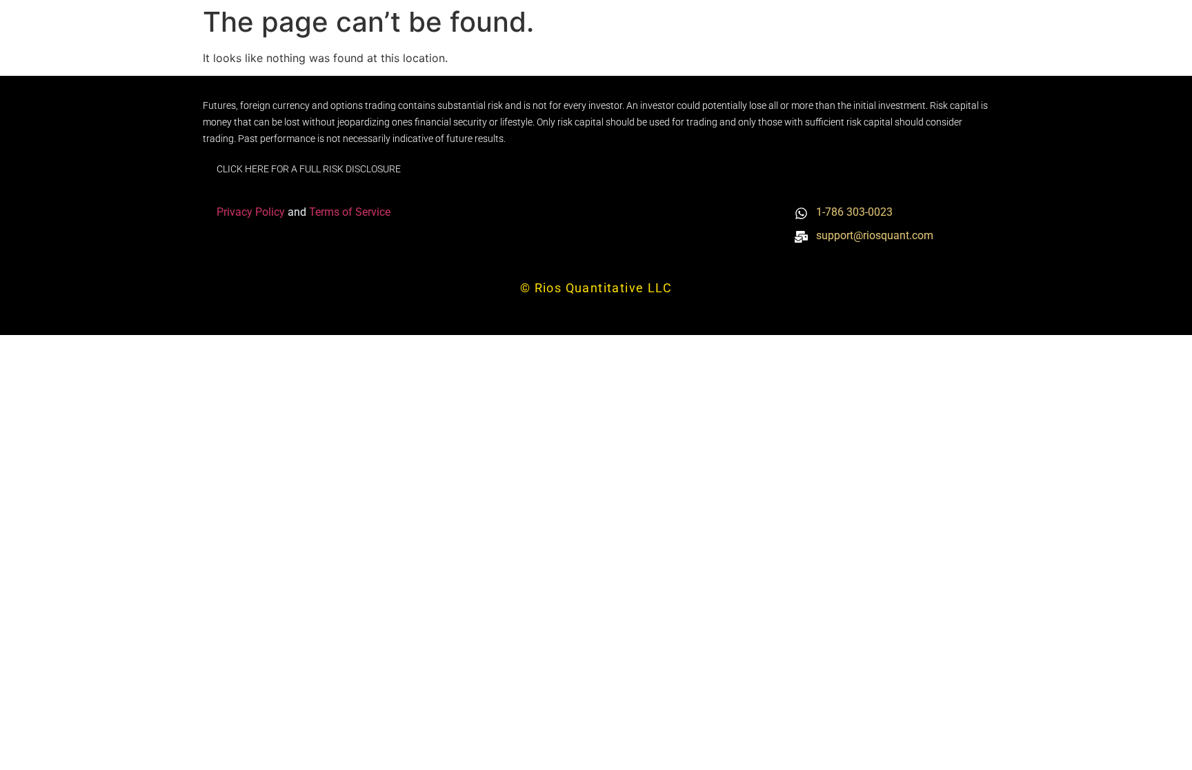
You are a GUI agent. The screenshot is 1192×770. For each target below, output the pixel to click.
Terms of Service (349, 212)
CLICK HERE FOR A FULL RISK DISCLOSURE (309, 168)
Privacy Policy (252, 212)
